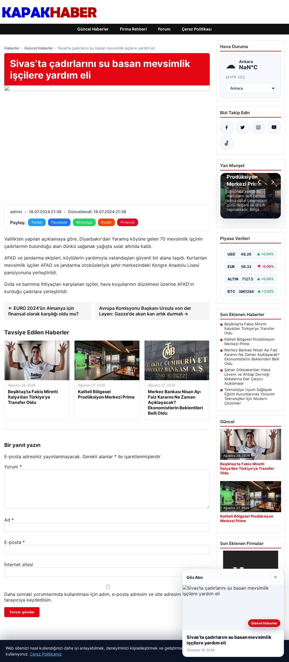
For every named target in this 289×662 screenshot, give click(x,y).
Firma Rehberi (133, 29)
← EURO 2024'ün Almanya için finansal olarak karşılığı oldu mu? (43, 311)
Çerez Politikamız (46, 654)
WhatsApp (84, 222)
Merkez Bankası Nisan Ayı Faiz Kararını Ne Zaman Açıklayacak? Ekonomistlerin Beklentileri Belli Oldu (251, 357)
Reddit (106, 222)
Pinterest (128, 222)
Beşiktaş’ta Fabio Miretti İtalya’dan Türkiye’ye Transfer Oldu (249, 328)
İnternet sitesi (18, 564)
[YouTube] (274, 127)
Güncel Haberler (93, 29)
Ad (9, 520)
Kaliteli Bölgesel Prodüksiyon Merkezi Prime (249, 341)
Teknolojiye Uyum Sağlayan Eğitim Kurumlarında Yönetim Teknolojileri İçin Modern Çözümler (249, 396)
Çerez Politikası (197, 29)
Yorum (13, 467)
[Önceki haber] (260, 182)
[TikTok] (226, 143)
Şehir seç (235, 77)
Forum (164, 29)
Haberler (11, 48)
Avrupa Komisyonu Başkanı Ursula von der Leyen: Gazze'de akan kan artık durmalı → (145, 311)
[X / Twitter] (242, 127)
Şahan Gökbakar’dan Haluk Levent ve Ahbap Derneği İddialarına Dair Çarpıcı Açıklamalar (247, 376)
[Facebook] (226, 127)
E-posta (14, 542)
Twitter (36, 222)
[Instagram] (258, 127)
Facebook (59, 222)
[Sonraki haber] (272, 182)
